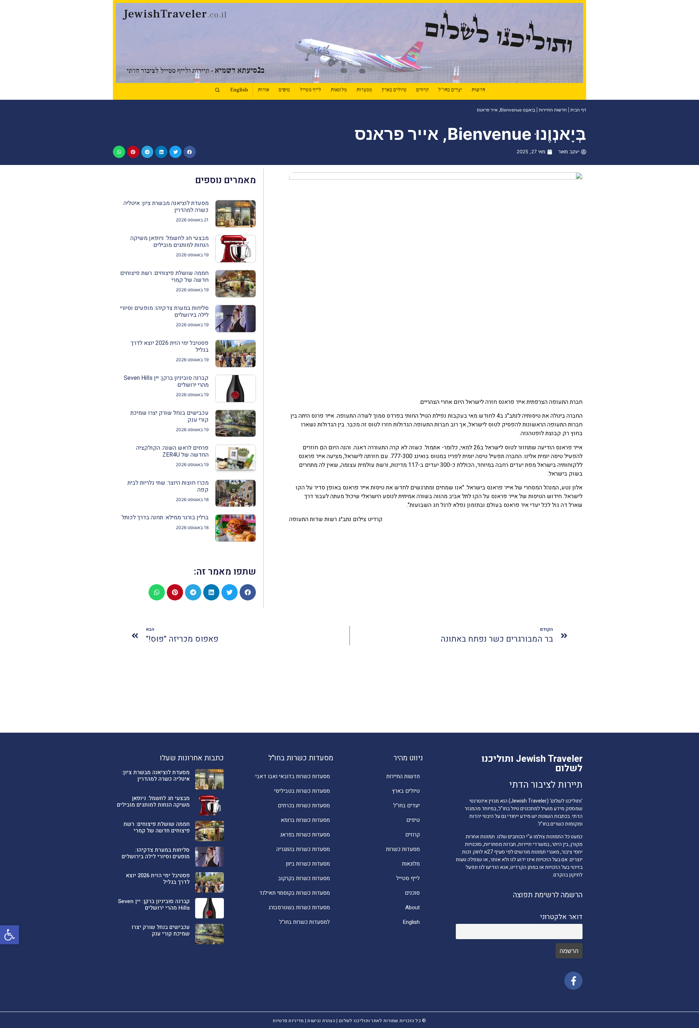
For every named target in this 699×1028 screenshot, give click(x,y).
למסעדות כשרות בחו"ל (304, 922)
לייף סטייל (310, 90)
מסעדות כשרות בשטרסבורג (299, 907)
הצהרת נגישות (321, 1020)
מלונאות (339, 90)
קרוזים (422, 90)
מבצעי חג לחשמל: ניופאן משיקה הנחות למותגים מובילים (169, 241)
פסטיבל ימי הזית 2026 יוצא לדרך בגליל (170, 346)
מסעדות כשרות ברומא (305, 820)
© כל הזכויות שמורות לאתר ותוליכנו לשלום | (380, 1020)
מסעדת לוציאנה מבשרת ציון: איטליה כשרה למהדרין (166, 206)
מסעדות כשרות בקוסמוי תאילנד (294, 893)
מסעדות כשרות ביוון (308, 864)
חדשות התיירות (553, 110)
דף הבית (578, 110)
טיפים (284, 90)
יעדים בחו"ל (450, 90)
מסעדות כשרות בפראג (305, 835)
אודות (263, 90)
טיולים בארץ (394, 90)
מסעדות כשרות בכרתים (304, 805)
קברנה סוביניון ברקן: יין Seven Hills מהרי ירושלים (166, 381)
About (412, 907)
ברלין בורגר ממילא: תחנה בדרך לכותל (165, 517)
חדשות (478, 90)
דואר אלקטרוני (561, 917)
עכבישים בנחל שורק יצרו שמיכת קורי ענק (169, 416)
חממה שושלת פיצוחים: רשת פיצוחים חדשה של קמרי (164, 276)
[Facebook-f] (573, 981)
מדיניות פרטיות (288, 1020)
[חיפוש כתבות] (217, 89)
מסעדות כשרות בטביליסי (302, 791)
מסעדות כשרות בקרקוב (304, 878)
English (239, 90)
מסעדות (364, 90)
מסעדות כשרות (403, 849)
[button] (9, 934)
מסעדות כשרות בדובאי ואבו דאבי (292, 776)
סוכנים (412, 893)
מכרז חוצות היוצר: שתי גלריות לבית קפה (168, 486)
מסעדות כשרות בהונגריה (303, 849)
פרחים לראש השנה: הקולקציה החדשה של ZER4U (172, 451)
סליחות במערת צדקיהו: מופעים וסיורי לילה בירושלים (164, 311)
